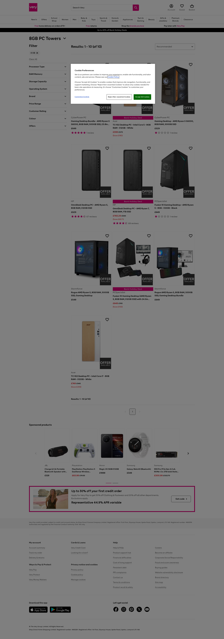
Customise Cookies (82, 97)
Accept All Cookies (142, 97)
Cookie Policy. (113, 77)
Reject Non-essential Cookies (119, 97)
